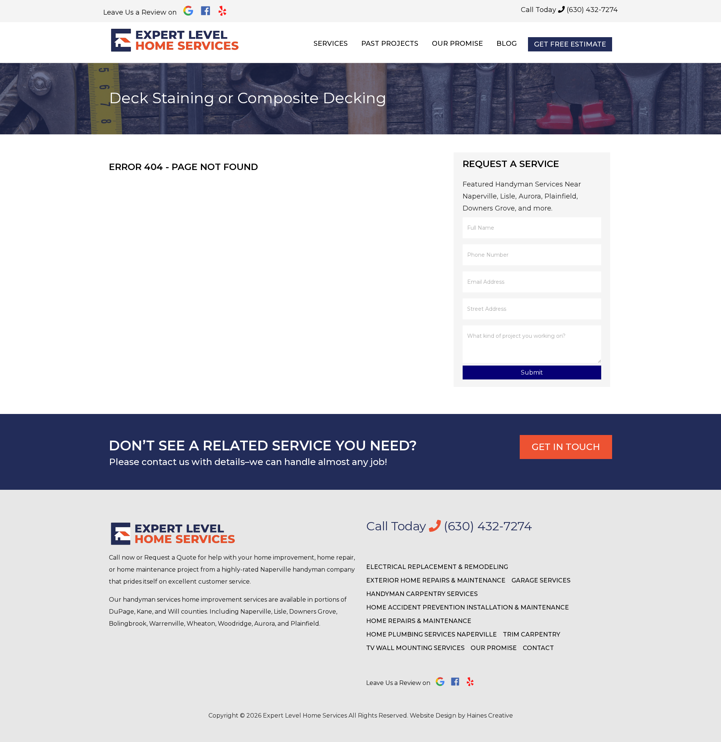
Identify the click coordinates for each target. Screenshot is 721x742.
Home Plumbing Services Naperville (431, 634)
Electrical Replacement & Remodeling (437, 566)
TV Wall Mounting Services (415, 648)
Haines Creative (490, 715)
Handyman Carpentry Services (422, 594)
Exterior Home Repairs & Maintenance (435, 580)
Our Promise (457, 43)
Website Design (433, 715)
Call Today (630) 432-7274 (569, 10)
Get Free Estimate (570, 44)
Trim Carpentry (531, 634)
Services (331, 43)
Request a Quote (170, 557)
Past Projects (389, 43)
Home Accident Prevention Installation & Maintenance (467, 607)
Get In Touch (566, 446)
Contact (538, 648)
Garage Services (540, 580)
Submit (532, 372)
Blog (506, 43)
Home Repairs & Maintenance (418, 621)
